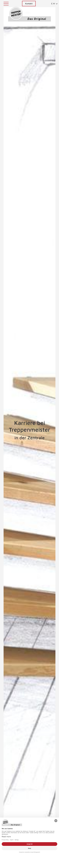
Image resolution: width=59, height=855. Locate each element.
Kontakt (29, 3)
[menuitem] (53, 3)
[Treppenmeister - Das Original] (29, 14)
